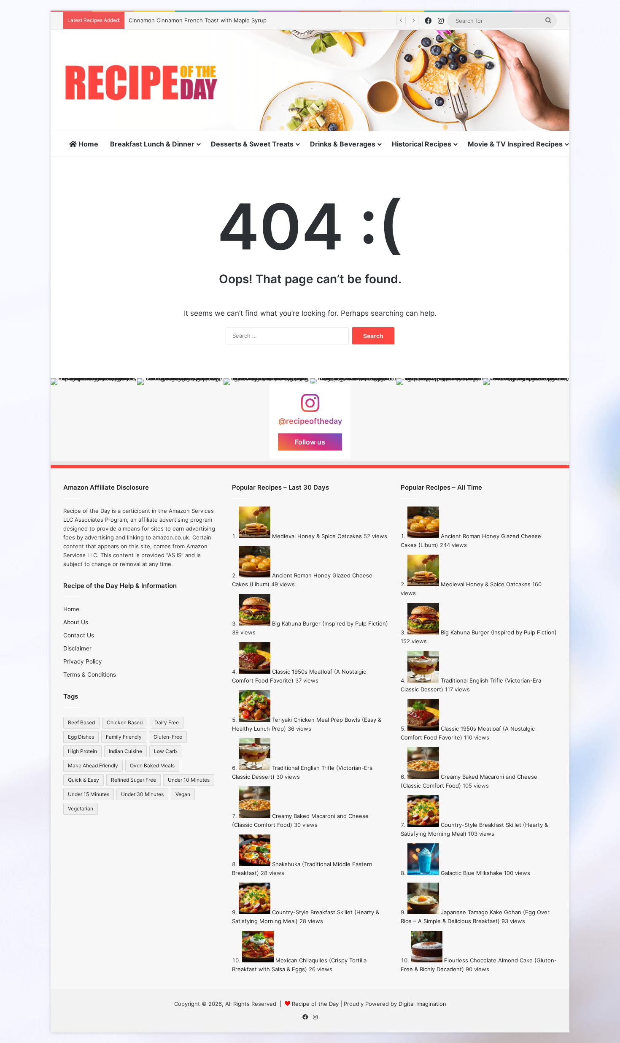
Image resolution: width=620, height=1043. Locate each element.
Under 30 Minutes (142, 794)
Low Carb (165, 751)
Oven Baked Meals (152, 765)
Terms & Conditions (89, 674)
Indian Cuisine (125, 751)
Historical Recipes (421, 144)
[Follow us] (310, 407)
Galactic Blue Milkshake (471, 873)
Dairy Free (166, 722)
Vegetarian (80, 808)
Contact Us (78, 635)
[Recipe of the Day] (141, 82)
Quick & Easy (83, 780)
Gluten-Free (168, 737)
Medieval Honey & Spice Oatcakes (317, 536)
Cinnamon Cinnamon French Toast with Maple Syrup (198, 20)
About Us (75, 622)
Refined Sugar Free (133, 780)
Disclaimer (77, 648)
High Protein (82, 751)
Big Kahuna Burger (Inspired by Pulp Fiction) (330, 623)
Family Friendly (124, 737)
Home (87, 144)
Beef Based (81, 722)
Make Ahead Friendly (93, 765)
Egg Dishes (81, 737)
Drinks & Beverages (342, 144)
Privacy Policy (82, 661)
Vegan (182, 794)
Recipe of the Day (315, 1003)
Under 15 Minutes (88, 794)
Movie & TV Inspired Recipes (515, 144)
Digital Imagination (422, 1003)
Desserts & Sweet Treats (252, 144)
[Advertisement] (394, 57)
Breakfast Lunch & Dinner (152, 144)
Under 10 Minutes (189, 780)
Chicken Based (125, 722)
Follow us (310, 442)
